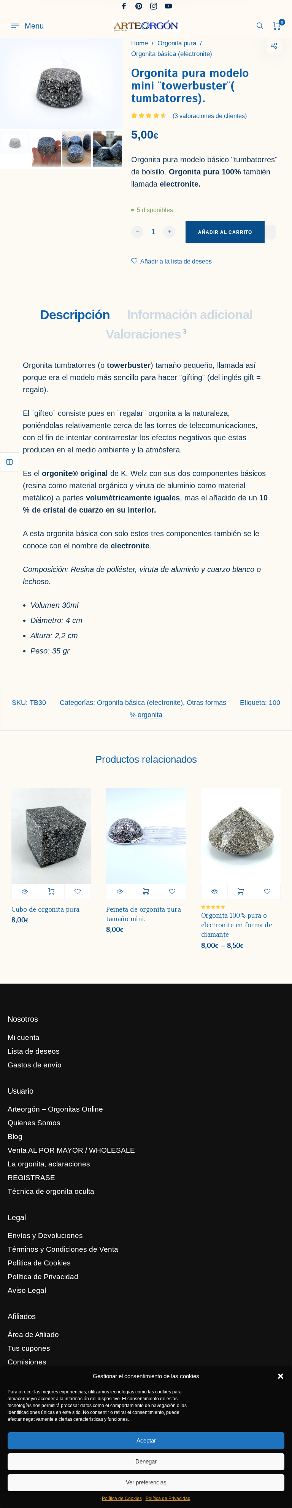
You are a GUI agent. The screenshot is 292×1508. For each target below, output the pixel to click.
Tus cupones (29, 1348)
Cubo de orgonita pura (45, 910)
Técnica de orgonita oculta (51, 1191)
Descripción (75, 314)
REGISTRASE (31, 1178)
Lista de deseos (34, 1051)
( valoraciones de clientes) (210, 116)
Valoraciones (146, 334)
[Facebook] (124, 6)
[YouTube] (168, 6)
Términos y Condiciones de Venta (63, 1249)
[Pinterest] (138, 6)
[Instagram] (153, 6)
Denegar (146, 1461)
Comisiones (27, 1362)
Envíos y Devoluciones (45, 1236)
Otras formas (206, 702)
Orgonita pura (176, 43)
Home (139, 43)
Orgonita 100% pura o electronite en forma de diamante (236, 925)
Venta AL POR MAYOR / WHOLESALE (71, 1150)
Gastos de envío (35, 1065)
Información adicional (189, 314)
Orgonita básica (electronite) (171, 54)
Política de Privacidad (168, 1498)
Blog (15, 1137)
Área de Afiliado (33, 1335)
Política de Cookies (122, 1498)
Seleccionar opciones (146, 891)
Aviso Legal (27, 1290)
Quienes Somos (34, 1123)
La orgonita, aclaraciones (49, 1164)
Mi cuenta (24, 1038)
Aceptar (146, 1440)
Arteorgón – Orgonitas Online (55, 1109)
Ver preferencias (146, 1482)
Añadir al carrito (51, 891)
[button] (280, 1376)
